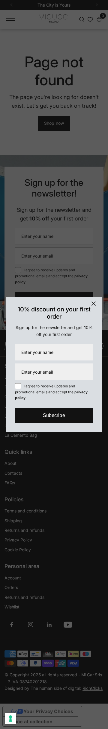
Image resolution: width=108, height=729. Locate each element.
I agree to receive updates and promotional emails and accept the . (51, 392)
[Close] (94, 304)
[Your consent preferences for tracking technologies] (10, 718)
